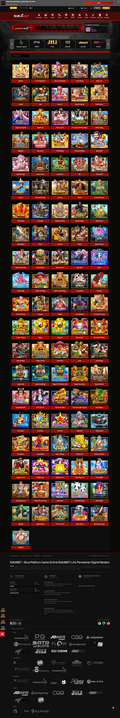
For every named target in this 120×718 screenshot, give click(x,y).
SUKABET (12, 566)
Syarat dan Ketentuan (48, 555)
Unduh (98, 3)
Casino (52, 17)
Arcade (80, 17)
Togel (66, 17)
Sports (73, 17)
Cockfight (93, 17)
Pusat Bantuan (36, 555)
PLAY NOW (21, 69)
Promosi (106, 17)
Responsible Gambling (26, 555)
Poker (86, 17)
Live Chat (13, 7)
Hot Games (39, 17)
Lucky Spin (100, 17)
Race (59, 17)
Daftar (106, 8)
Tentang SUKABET (14, 555)
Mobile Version (23, 7)
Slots (45, 17)
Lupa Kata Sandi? (84, 10)
